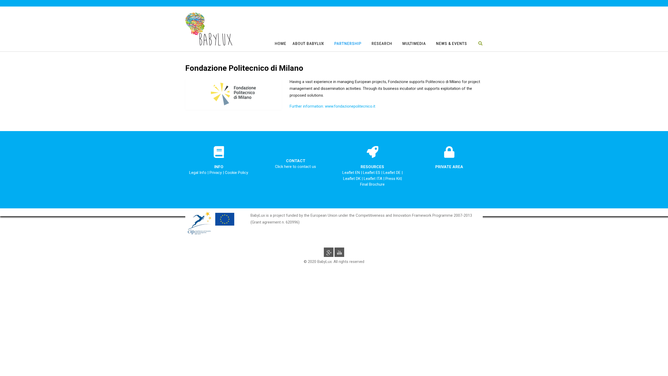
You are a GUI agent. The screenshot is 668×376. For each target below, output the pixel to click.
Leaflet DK (352, 178)
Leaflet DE (392, 172)
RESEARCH (382, 44)
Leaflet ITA (373, 178)
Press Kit (393, 178)
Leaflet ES (372, 172)
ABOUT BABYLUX (308, 44)
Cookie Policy (236, 172)
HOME (280, 44)
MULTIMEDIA (414, 44)
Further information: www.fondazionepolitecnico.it (332, 106)
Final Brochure (372, 184)
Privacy (216, 172)
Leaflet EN (351, 172)
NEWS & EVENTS (451, 44)
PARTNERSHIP (347, 44)
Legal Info (197, 172)
